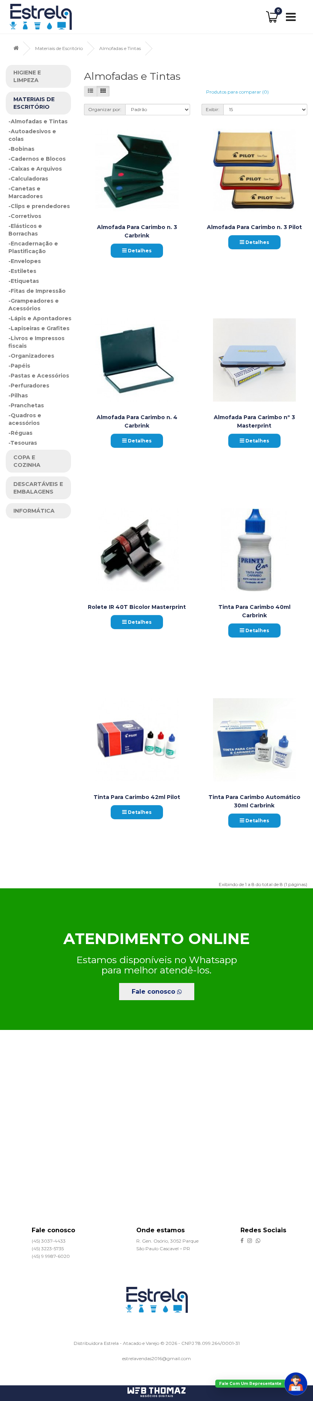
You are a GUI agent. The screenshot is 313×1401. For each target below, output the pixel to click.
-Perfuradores (28, 385)
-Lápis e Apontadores (39, 318)
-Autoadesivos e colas (32, 135)
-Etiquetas (23, 281)
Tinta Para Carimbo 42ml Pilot (137, 797)
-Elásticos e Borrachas (25, 230)
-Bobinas (21, 148)
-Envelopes (24, 261)
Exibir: (212, 109)
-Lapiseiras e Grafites (38, 328)
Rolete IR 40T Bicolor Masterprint (137, 607)
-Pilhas (18, 395)
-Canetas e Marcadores (25, 192)
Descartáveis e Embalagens (38, 488)
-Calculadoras (28, 178)
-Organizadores (31, 355)
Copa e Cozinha (26, 461)
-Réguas (20, 432)
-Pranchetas (26, 405)
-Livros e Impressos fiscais (36, 342)
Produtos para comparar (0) (237, 92)
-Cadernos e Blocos (37, 158)
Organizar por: (104, 109)
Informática (34, 510)
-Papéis (19, 365)
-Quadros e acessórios (24, 419)
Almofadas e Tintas (120, 48)
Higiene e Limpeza (27, 76)
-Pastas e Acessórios (38, 375)
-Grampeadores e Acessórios (33, 304)
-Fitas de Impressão (37, 290)
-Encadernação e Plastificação (33, 247)
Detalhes (139, 250)
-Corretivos (24, 216)
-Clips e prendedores (39, 206)
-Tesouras (22, 442)
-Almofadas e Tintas (38, 121)
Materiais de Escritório (59, 48)
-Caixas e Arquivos (35, 168)
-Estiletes (22, 271)
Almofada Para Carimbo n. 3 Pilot (254, 227)
